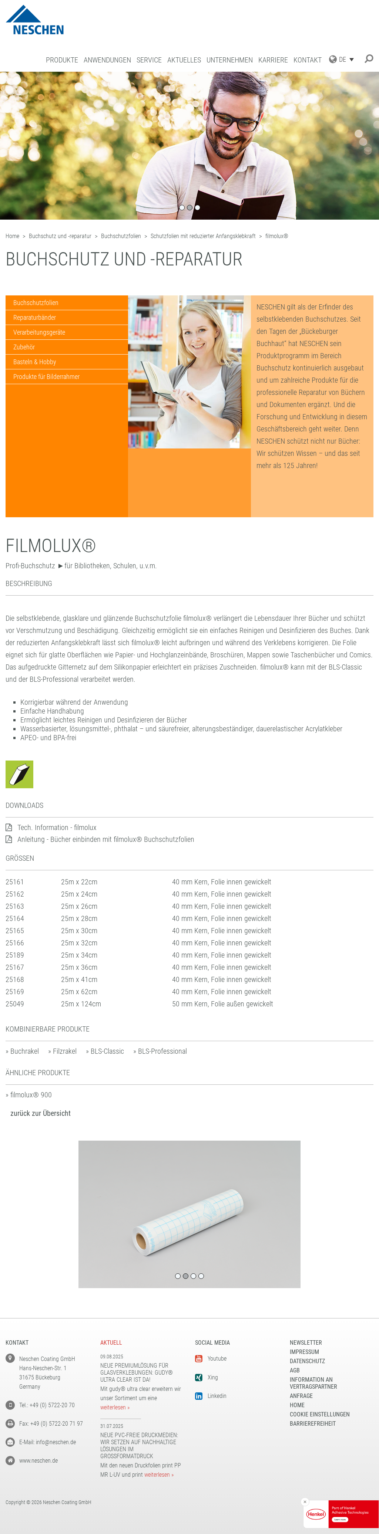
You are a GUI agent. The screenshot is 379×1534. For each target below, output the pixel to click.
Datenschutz (307, 1361)
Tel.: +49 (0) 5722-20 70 (47, 1405)
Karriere (273, 60)
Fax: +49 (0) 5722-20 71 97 (51, 1423)
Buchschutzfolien (35, 303)
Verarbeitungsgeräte (39, 332)
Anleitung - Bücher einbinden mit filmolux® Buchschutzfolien (105, 839)
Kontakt (308, 60)
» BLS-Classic (105, 1051)
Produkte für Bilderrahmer (46, 376)
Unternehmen (230, 60)
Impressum (304, 1351)
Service (149, 60)
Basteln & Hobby (34, 362)
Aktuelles (184, 60)
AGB (295, 1370)
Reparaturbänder (34, 317)
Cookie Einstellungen (320, 1414)
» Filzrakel (62, 1051)
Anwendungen (107, 60)
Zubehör (24, 347)
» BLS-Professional (160, 1051)
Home (297, 1405)
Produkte (62, 60)
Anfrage (301, 1395)
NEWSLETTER (306, 1342)
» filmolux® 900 (29, 1094)
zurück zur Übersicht (40, 1113)
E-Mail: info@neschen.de (47, 1442)
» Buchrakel (22, 1051)
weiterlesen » (115, 1407)
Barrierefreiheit (313, 1423)
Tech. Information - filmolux (57, 827)
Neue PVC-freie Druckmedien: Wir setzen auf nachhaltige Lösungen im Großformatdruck (139, 1446)
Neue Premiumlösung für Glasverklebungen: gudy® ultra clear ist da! (136, 1372)
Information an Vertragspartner (313, 1383)
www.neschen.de (38, 1460)
